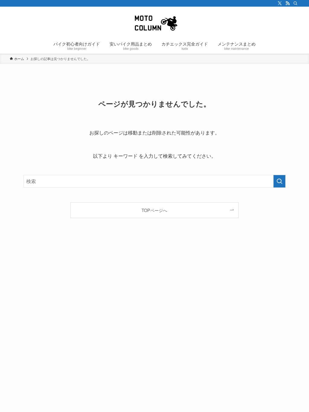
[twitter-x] (280, 3)
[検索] (295, 3)
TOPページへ (154, 210)
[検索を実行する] (279, 181)
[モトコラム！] (154, 23)
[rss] (287, 3)
